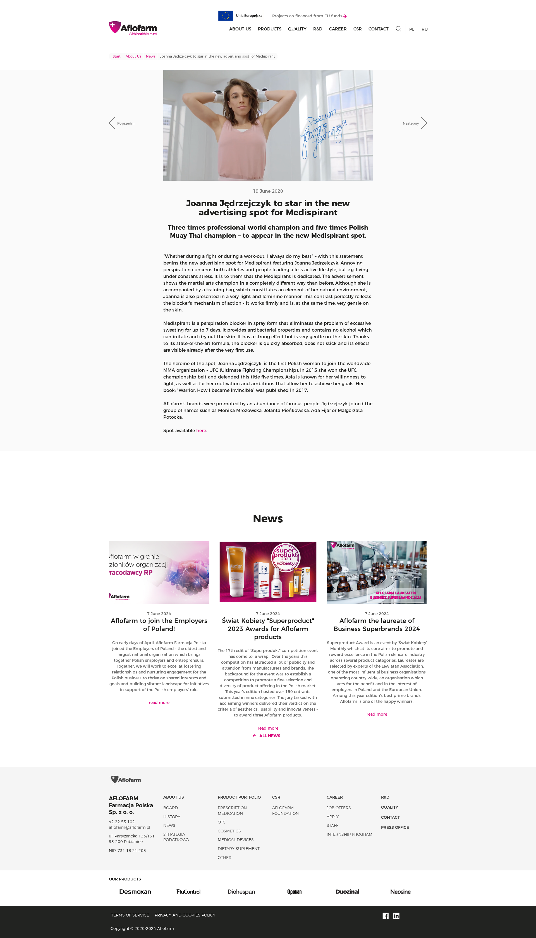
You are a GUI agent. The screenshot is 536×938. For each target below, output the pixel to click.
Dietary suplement (239, 848)
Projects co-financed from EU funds (307, 15)
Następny (411, 123)
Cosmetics (229, 831)
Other (224, 857)
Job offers (339, 807)
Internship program (349, 834)
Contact (378, 29)
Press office (395, 827)
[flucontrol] (188, 891)
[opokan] (294, 891)
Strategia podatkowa (176, 837)
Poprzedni (125, 123)
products (269, 29)
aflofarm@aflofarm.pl (129, 827)
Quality (297, 29)
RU (425, 29)
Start (117, 56)
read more (159, 702)
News (150, 56)
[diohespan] (241, 891)
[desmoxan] (135, 891)
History (171, 816)
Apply (333, 816)
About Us (240, 29)
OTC (222, 822)
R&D (317, 29)
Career (338, 29)
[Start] (133, 28)
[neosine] (400, 891)
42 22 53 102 (122, 821)
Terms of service (130, 915)
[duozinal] (347, 891)
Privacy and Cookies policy (185, 915)
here (201, 430)
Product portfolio (239, 797)
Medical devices (236, 839)
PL (411, 29)
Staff (332, 825)
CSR (357, 29)
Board (170, 807)
